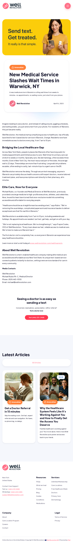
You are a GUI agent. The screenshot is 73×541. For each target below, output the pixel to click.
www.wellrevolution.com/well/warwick (46, 243)
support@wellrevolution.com (12, 495)
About (4, 517)
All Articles (36, 362)
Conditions (40, 500)
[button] (68, 6)
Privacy (57, 521)
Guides (38, 496)
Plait (69, 540)
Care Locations (56, 485)
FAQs (38, 482)
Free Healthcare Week (59, 489)
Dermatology (56, 500)
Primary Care (56, 496)
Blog (38, 493)
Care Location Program (10, 521)
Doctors (54, 493)
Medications (40, 503)
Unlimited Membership (59, 482)
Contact (5, 528)
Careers (5, 524)
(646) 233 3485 (14, 489)
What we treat (41, 485)
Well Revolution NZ (53, 540)
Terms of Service (61, 517)
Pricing (38, 489)
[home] (11, 6)
